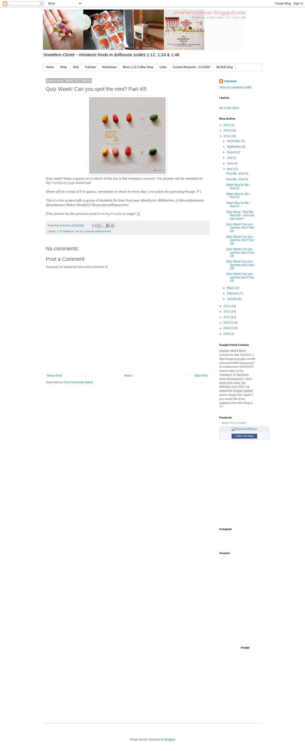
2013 (227, 306)
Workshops (109, 67)
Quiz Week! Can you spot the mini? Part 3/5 (240, 252)
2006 (227, 334)
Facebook (118, 214)
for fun (79, 231)
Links (163, 67)
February (233, 293)
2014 (227, 136)
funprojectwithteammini (98, 231)
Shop (63, 67)
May (230, 169)
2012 (227, 311)
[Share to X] (103, 225)
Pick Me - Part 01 (237, 179)
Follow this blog (244, 435)
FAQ (76, 67)
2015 (227, 130)
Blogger (170, 739)
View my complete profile (235, 87)
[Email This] (94, 225)
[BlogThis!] (99, 225)
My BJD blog (224, 67)
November (234, 141)
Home (50, 67)
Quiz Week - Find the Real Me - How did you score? (240, 215)
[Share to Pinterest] (112, 225)
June (230, 163)
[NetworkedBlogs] (244, 429)
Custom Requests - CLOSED (191, 67)
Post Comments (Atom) (78, 382)
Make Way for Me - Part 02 (238, 195)
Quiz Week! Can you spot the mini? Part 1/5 (240, 277)
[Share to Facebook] (108, 225)
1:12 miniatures (65, 231)
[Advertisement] (243, 614)
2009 (227, 328)
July (230, 157)
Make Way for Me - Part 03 (238, 186)
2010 (227, 322)
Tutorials (90, 67)
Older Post (201, 375)
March (231, 288)
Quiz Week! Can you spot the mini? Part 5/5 (240, 228)
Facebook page (63, 183)
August (232, 152)
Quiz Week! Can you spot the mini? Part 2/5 (240, 265)
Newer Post (54, 375)
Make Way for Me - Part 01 (238, 204)
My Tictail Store (229, 108)
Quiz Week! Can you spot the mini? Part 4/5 (240, 240)
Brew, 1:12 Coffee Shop (138, 67)
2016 (227, 125)
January (232, 299)
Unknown (230, 81)
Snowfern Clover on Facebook (234, 423)
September (234, 146)
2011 (227, 317)
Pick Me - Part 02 (237, 173)
